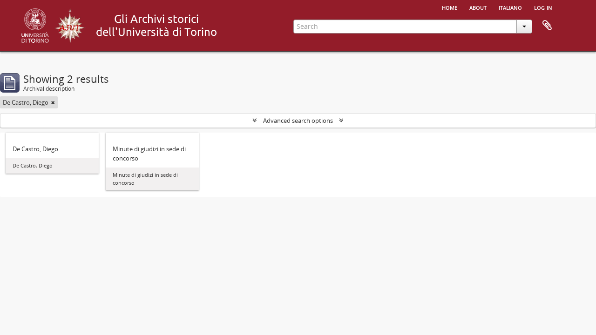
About (478, 7)
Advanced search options (298, 120)
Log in (543, 7)
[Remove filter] (53, 102)
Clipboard (547, 25)
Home (449, 7)
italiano (510, 7)
